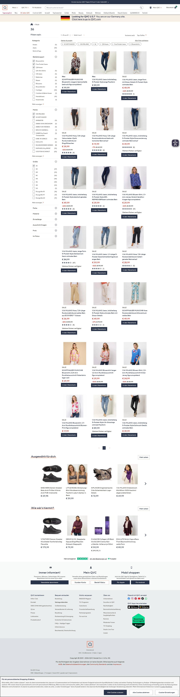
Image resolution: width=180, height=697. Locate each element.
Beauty (81, 13)
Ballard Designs (39, 673)
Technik (144, 13)
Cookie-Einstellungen (167, 692)
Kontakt (33, 602)
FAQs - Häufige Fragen (62, 623)
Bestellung (58, 599)
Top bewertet (57, 13)
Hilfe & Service (60, 627)
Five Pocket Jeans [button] (120, 44)
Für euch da (83, 616)
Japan (100, 653)
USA (80, 653)
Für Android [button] (140, 582)
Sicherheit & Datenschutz (63, 620)
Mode (74, 13)
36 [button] (95, 44)
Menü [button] (14, 7)
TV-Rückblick (36, 7)
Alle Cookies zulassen (115, 692)
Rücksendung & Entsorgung (64, 616)
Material (36, 214)
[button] (153, 8)
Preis (35, 230)
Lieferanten (34, 616)
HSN (32, 673)
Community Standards (98, 664)
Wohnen (98, 13)
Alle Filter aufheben (141, 40)
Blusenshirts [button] (135, 44)
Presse (33, 613)
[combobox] (92, 8)
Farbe (35, 208)
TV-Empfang (107, 626)
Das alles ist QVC (109, 602)
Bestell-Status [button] (99, 582)
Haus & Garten (122, 13)
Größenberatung (60, 606)
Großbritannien (87, 653)
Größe (35, 162)
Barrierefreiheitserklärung (112, 609)
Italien (95, 653)
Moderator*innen (109, 622)
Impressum (117, 664)
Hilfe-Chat (34, 599)
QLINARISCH (134, 13)
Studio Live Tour (108, 629)
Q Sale (66, 13)
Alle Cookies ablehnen (141, 692)
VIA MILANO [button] (84, 44)
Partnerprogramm (85, 613)
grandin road (64, 673)
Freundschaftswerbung (87, 609)
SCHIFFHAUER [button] (69, 44)
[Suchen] (141, 7)
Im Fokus (36, 236)
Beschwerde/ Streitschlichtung (65, 630)
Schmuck (89, 13)
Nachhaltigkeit (108, 606)
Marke (35, 110)
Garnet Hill (56, 673)
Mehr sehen (143, 457)
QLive (33, 609)
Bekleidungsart (38, 57)
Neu (16, 13)
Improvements (73, 673)
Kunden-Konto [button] (80, 582)
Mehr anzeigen (37, 104)
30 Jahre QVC (25, 13)
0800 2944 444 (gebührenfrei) (41, 606)
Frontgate (48, 673)
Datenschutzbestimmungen (75, 664)
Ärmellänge (37, 219)
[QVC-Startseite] (32, 24)
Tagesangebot (7, 13)
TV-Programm (84, 602)
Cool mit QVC (37, 13)
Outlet (105, 633)
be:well (47, 13)
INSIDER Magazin (85, 599)
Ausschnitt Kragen (40, 225)
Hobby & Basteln (109, 13)
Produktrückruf (36, 620)
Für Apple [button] (120, 582)
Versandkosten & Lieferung (64, 609)
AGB (60, 664)
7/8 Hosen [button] (105, 44)
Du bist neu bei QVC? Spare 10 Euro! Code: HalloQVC (89, 2)
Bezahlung (58, 613)
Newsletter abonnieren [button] (49, 582)
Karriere (106, 619)
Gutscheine (83, 606)
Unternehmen (108, 599)
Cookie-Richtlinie (166, 687)
